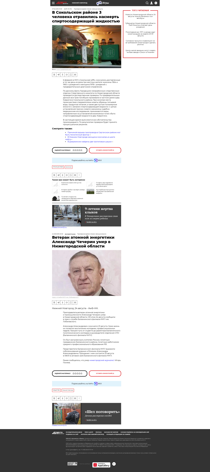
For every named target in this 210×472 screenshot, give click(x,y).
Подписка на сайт (72, 434)
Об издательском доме (74, 432)
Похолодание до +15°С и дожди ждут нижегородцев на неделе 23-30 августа (140, 34)
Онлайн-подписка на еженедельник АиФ (135, 432)
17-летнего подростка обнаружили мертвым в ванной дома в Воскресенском (72, 198)
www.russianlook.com (63, 69)
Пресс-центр (89, 432)
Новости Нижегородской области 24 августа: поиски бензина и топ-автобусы (140, 16)
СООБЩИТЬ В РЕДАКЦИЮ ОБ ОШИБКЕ (118, 434)
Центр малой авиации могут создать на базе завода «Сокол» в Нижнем (140, 51)
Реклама (99, 432)
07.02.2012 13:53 (57, 9)
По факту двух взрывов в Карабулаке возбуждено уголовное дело (104, 184)
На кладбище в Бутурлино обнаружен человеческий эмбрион (105, 191)
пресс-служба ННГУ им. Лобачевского (65, 297)
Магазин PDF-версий (111, 432)
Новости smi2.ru (59, 227)
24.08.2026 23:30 (57, 234)
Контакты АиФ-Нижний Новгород (92, 434)
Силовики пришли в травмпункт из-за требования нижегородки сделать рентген (140, 43)
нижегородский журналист (102, 360)
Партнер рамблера (85, 463)
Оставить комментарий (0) (105, 150)
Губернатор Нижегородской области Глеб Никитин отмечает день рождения (140, 25)
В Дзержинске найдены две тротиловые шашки (90, 142)
